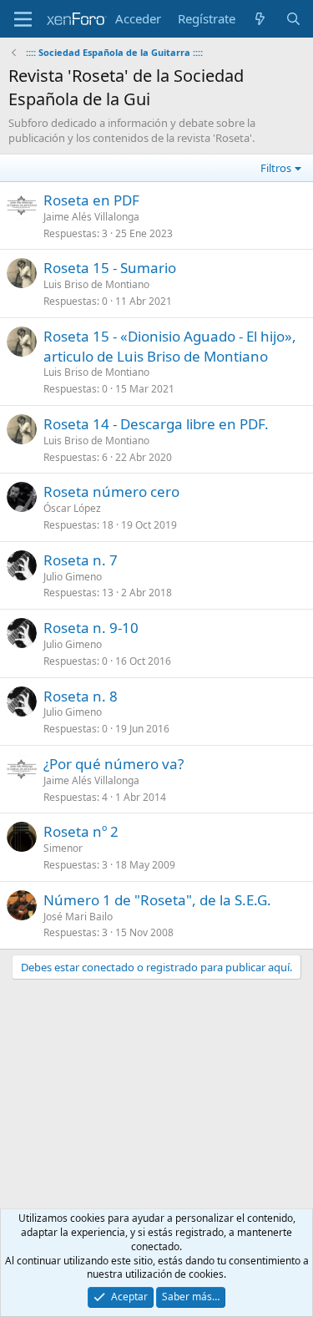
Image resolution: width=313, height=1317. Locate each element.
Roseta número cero (111, 491)
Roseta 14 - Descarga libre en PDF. (156, 423)
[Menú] (23, 19)
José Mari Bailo (78, 916)
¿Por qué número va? (113, 763)
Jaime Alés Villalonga (91, 217)
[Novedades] (260, 18)
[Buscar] (293, 18)
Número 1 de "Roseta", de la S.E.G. (157, 899)
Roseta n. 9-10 (91, 627)
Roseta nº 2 (81, 831)
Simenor (63, 848)
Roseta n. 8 (80, 696)
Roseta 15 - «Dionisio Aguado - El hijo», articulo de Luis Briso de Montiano (169, 346)
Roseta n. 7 (80, 560)
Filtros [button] (275, 167)
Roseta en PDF (91, 200)
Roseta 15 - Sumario (109, 267)
